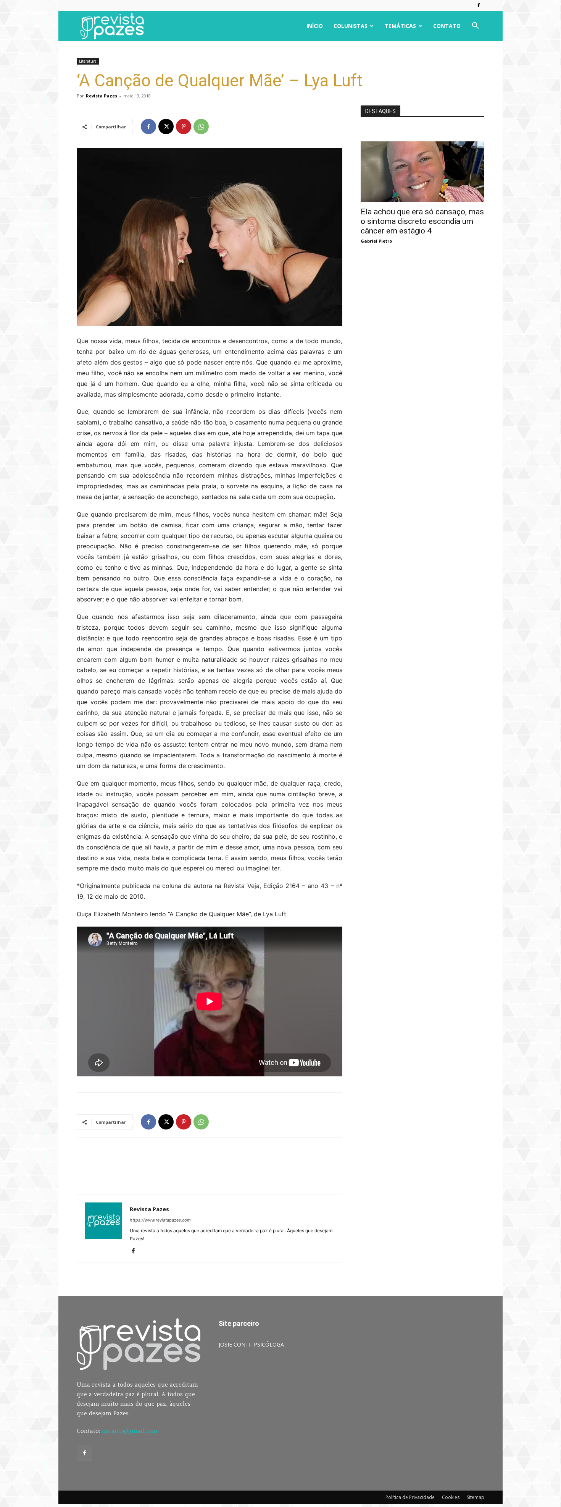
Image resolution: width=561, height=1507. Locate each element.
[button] (475, 26)
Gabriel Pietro (376, 241)
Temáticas (400, 25)
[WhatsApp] (201, 126)
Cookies (450, 1497)
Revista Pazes (101, 96)
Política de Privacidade (410, 1497)
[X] (166, 126)
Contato (447, 25)
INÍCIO (314, 25)
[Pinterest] (183, 126)
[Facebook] (478, 5)
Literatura (88, 61)
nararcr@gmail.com (130, 1430)
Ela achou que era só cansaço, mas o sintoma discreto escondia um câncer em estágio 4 (422, 221)
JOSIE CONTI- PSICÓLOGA (251, 1344)
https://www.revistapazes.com (160, 1220)
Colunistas (351, 25)
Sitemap (475, 1497)
